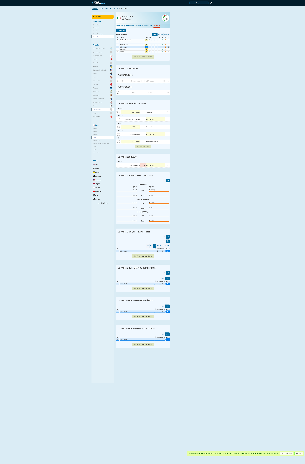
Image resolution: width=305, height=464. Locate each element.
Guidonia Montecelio (126, 40)
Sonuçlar (130, 26)
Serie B (95, 132)
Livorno (95, 77)
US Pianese (123, 47)
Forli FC (95, 59)
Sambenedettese (152, 142)
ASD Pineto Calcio (99, 48)
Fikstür (138, 26)
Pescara (95, 88)
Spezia (95, 106)
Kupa (94, 147)
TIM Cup (95, 153)
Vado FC (149, 112)
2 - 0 (143, 165)
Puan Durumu (147, 26)
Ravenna (96, 91)
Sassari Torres (135, 134)
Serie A (95, 129)
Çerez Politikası (286, 453)
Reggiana (96, 95)
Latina (95, 74)
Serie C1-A (96, 135)
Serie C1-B (96, 138)
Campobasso (135, 165)
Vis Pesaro (123, 49)
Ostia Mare (96, 81)
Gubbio (122, 52)
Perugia (95, 84)
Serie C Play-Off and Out (101, 144)
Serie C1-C (96, 141)
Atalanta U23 (124, 45)
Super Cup (96, 150)
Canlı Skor (97, 17)
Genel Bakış (120, 26)
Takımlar (156, 26)
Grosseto (149, 127)
